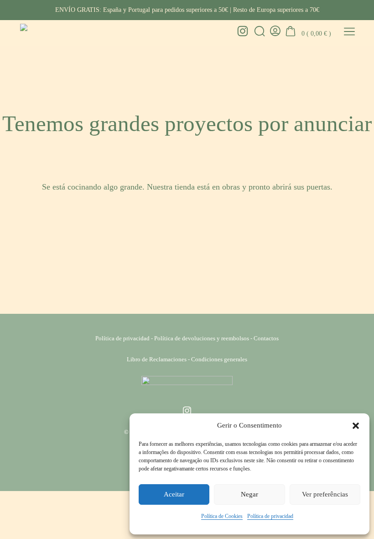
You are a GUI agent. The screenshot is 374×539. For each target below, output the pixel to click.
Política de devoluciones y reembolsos (201, 338)
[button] (355, 425)
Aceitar (174, 494)
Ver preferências (325, 494)
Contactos (266, 338)
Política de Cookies (222, 516)
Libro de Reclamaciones (157, 359)
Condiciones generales (219, 359)
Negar (249, 494)
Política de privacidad (270, 516)
